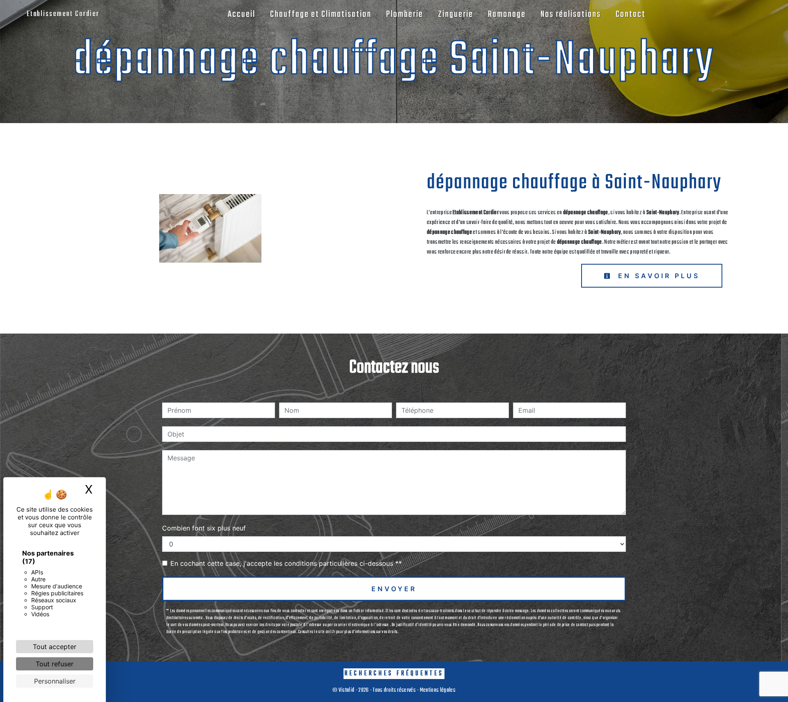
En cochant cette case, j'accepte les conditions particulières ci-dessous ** (286, 563)
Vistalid (347, 690)
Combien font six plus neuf (204, 528)
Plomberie (404, 14)
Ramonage (507, 14)
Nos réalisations (571, 14)
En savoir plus (657, 276)
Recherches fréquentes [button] (394, 673)
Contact (631, 14)
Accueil (241, 14)
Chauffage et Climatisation (320, 14)
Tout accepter (54, 647)
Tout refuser (54, 664)
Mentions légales (437, 690)
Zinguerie (455, 14)
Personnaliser (55, 681)
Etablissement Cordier (63, 14)
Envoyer (394, 589)
